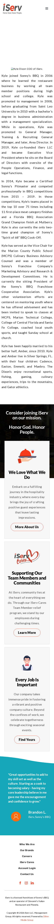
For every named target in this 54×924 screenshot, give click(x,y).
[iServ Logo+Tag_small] (12, 4)
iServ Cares (27, 862)
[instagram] (26, 883)
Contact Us (27, 874)
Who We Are (27, 844)
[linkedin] (32, 883)
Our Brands (27, 850)
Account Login (27, 868)
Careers (27, 856)
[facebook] (20, 883)
